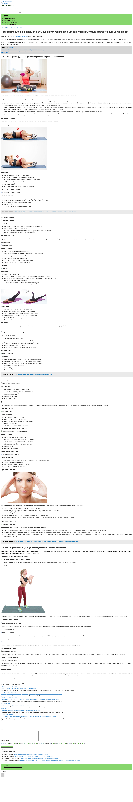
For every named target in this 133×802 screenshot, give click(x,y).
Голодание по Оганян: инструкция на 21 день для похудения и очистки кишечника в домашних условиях (49, 760)
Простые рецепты (9, 20)
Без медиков (7, 5)
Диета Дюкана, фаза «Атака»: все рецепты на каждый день (30, 754)
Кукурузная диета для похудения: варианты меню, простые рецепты (21, 710)
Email (2, 726)
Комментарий (5, 740)
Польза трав (7, 17)
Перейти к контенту (6, 1)
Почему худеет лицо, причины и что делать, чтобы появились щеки (33, 756)
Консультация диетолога (11, 22)
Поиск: (3, 12)
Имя (2, 723)
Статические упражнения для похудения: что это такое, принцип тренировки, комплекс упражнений (30, 699)
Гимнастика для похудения (20, 36)
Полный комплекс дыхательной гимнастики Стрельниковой (18, 688)
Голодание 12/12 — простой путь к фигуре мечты (15, 705)
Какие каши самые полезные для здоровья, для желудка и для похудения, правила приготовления (29, 716)
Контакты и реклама (10, 24)
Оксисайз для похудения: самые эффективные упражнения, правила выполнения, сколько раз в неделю (31, 694)
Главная (6, 15)
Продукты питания (9, 18)
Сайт (2, 729)
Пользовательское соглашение (13, 767)
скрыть (11, 47)
